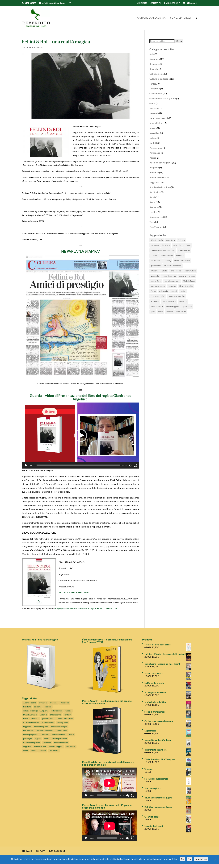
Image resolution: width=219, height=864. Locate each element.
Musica (153, 128)
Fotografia (154, 88)
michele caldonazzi (172, 281)
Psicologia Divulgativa (160, 162)
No (189, 859)
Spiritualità (154, 192)
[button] (80, 435)
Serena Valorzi (157, 306)
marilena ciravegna (187, 276)
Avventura (154, 59)
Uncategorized (156, 217)
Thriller (153, 212)
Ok (182, 859)
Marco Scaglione (169, 276)
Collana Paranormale (32, 47)
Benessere (154, 63)
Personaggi (154, 152)
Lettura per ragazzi (158, 118)
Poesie (152, 157)
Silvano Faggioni (172, 306)
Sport (152, 197)
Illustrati (153, 108)
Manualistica (155, 123)
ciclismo (187, 245)
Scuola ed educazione (160, 187)
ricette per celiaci (158, 296)
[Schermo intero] (135, 465)
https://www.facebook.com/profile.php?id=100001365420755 (86, 608)
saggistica (183, 301)
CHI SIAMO (142, 3)
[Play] (26, 465)
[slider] (78, 465)
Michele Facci (189, 281)
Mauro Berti (156, 281)
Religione (154, 167)
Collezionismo (156, 73)
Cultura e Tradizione (159, 78)
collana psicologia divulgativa (163, 250)
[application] (80, 436)
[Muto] (130, 465)
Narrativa (154, 133)
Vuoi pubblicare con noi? (151, 18)
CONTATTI (155, 3)
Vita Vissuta (155, 226)
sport (153, 311)
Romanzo (154, 172)
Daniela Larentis (166, 255)
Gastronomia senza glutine (162, 98)
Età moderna (156, 260)
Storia (152, 202)
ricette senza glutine (176, 296)
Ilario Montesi (175, 271)
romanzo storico (169, 301)
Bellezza (181, 240)
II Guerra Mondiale (159, 271)
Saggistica (154, 182)
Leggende (154, 113)
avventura (170, 240)
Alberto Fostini (157, 240)
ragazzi (174, 291)
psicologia (163, 291)
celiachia (177, 245)
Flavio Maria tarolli (182, 260)
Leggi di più (201, 859)
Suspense (154, 207)
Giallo (152, 103)
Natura (152, 138)
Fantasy (153, 83)
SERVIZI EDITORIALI (180, 18)
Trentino (169, 311)
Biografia (153, 68)
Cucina (154, 255)
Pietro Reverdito (186, 286)
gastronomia (156, 265)
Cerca (179, 41)
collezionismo (184, 250)
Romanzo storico (157, 177)
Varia (152, 221)
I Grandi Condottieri (172, 265)
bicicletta (166, 245)
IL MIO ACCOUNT (172, 3)
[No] (215, 859)
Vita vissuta (181, 311)
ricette (182, 291)
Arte (151, 54)
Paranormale (155, 147)
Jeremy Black (190, 271)
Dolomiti (180, 255)
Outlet (152, 142)
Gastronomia (155, 93)
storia (160, 311)
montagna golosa (158, 286)
